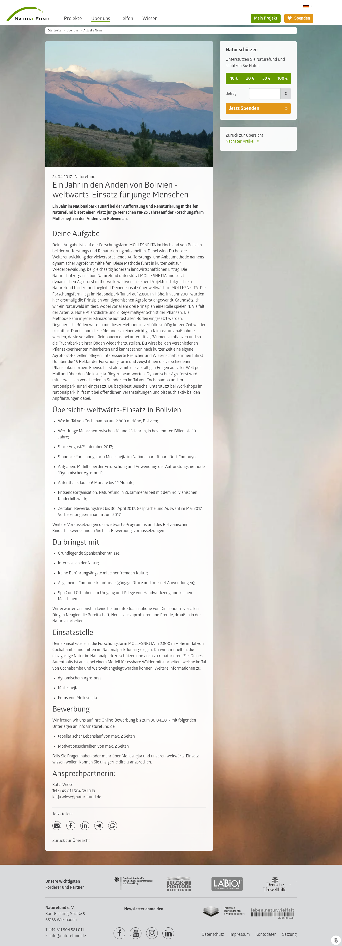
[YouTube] (135, 933)
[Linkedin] (168, 933)
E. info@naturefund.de (65, 935)
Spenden (301, 18)
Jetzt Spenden (244, 108)
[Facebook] (70, 825)
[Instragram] (152, 933)
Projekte (73, 18)
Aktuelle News (93, 30)
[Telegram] (98, 825)
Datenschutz (213, 934)
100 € (283, 78)
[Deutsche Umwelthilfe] (275, 890)
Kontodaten (266, 934)
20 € (250, 78)
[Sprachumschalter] (308, 6)
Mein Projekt (265, 18)
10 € (234, 78)
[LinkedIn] (84, 825)
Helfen (126, 18)
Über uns (100, 18)
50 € (266, 78)
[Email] (56, 825)
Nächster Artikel (240, 141)
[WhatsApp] (112, 825)
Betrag (231, 93)
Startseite (54, 30)
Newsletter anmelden (143, 909)
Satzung (289, 934)
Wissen (150, 18)
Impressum (240, 934)
